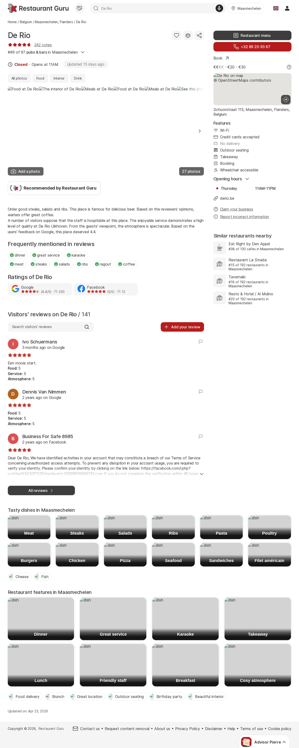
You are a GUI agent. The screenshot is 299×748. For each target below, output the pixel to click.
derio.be (227, 198)
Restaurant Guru (51, 729)
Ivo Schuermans (39, 342)
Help (231, 728)
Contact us (90, 728)
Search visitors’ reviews (32, 326)
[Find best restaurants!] (38, 8)
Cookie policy (279, 728)
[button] (199, 131)
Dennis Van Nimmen (44, 392)
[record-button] (219, 8)
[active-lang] (276, 8)
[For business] (79, 8)
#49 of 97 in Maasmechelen (43, 52)
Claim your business (236, 209)
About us (162, 728)
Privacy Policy (187, 728)
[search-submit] (96, 8)
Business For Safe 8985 (47, 436)
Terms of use (251, 728)
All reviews (38, 490)
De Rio (19, 35)
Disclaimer (213, 728)
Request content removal (127, 728)
